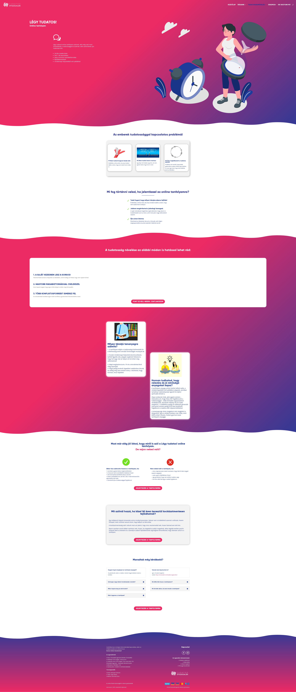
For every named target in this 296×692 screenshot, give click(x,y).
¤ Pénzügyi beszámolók (184, 666)
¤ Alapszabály (186, 662)
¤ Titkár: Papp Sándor (111, 674)
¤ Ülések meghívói (185, 664)
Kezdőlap (232, 5)
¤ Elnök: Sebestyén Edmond (113, 672)
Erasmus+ (272, 5)
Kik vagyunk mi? (284, 5)
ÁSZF (114, 687)
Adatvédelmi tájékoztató (121, 687)
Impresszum (109, 687)
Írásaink (241, 5)
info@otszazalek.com (111, 649)
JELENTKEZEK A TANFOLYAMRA (148, 488)
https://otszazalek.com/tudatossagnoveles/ (166, 575)
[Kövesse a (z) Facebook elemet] (183, 653)
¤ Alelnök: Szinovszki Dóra (112, 676)
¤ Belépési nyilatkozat (184, 660)
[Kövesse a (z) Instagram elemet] (188, 653)
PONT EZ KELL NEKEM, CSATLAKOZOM (148, 301)
